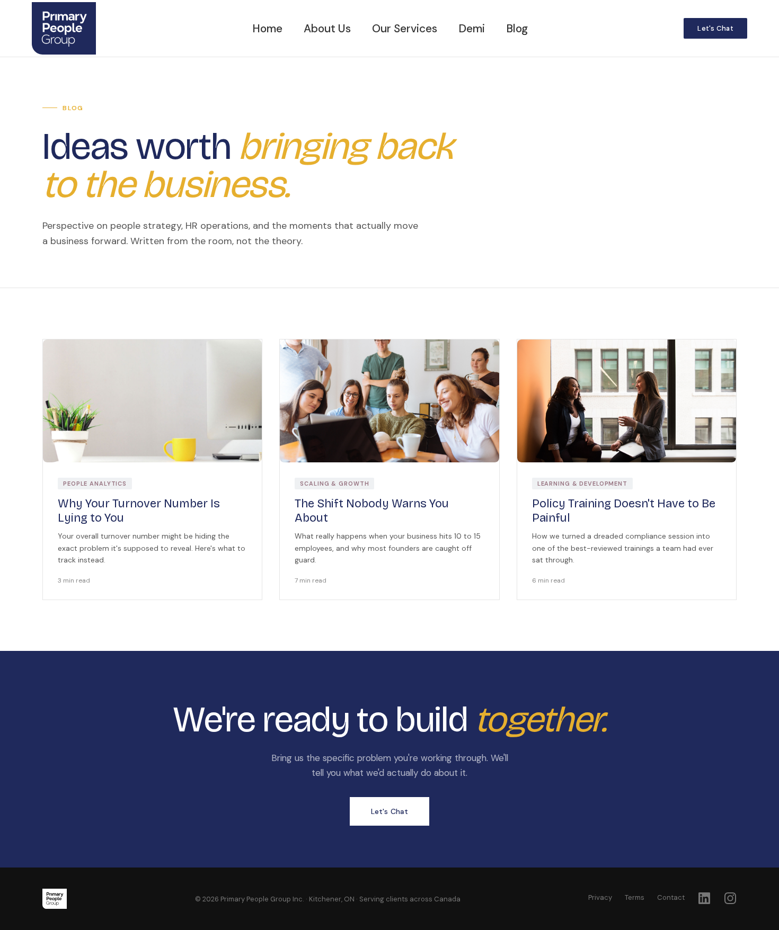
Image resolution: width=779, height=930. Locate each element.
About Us (327, 28)
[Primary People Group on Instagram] (730, 898)
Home (267, 28)
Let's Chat (715, 28)
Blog (517, 28)
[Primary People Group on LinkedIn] (704, 898)
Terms (634, 897)
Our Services (404, 28)
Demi (471, 28)
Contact (671, 897)
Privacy (600, 897)
